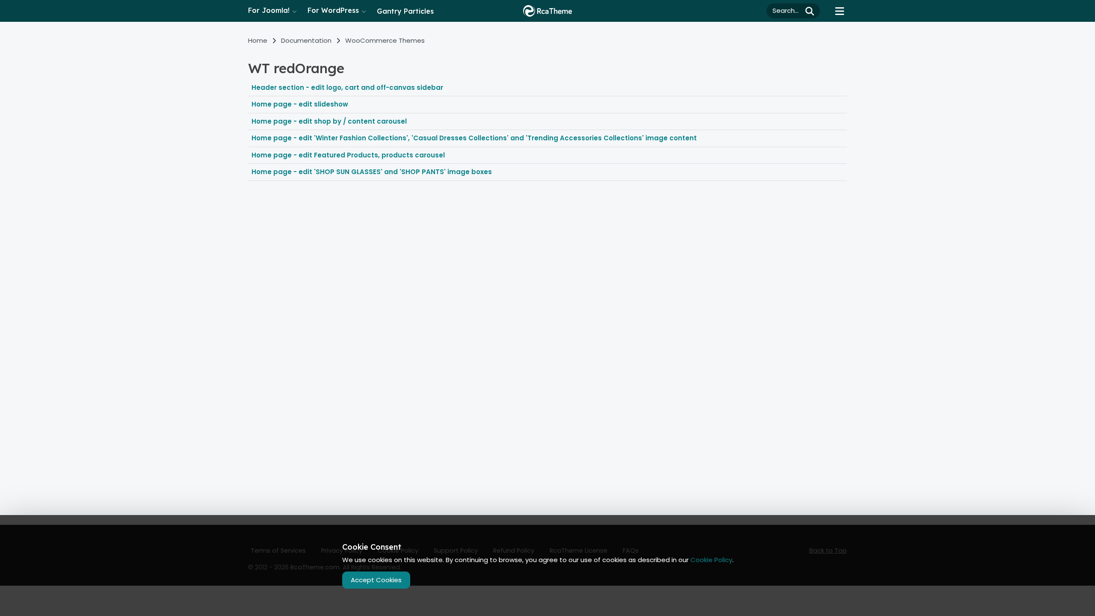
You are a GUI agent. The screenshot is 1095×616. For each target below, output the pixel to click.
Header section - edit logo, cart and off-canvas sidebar (347, 87)
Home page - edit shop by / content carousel (329, 121)
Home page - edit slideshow (300, 104)
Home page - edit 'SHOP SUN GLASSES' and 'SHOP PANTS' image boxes (372, 171)
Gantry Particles (405, 11)
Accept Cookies (376, 579)
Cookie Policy (711, 559)
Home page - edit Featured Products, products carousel (348, 155)
